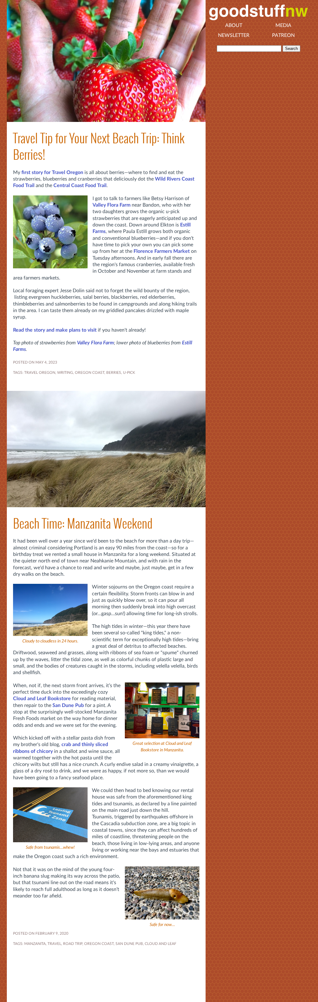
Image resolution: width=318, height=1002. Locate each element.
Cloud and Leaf (160, 944)
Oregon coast (89, 372)
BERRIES (113, 372)
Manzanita (35, 944)
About (233, 25)
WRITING (65, 372)
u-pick (129, 372)
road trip (72, 944)
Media (283, 25)
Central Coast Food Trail (80, 185)
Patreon (283, 35)
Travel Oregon (39, 372)
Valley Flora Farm (111, 205)
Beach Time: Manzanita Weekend (82, 523)
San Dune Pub (68, 705)
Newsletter (233, 35)
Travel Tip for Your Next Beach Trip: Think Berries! (98, 146)
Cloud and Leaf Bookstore (42, 698)
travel (54, 944)
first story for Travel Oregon (52, 172)
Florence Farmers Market (162, 251)
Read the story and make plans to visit (55, 330)
